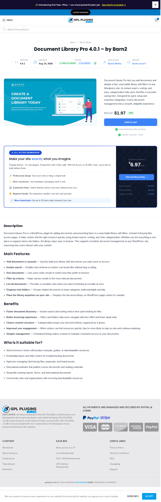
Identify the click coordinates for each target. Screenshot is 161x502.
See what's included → (114, 4)
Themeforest (8, 464)
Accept (149, 496)
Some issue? (139, 63)
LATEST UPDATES (80, 12)
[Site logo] (80, 20)
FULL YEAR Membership (68, 458)
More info (133, 496)
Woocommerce (9, 453)
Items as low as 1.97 (65, 447)
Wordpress (7, 447)
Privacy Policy (117, 447)
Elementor (7, 469)
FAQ (112, 458)
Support (114, 469)
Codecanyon (8, 458)
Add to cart (131, 122)
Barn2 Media (85, 42)
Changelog (115, 464)
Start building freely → (137, 177)
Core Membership (65, 453)
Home (72, 42)
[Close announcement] (155, 4)
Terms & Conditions (119, 453)
